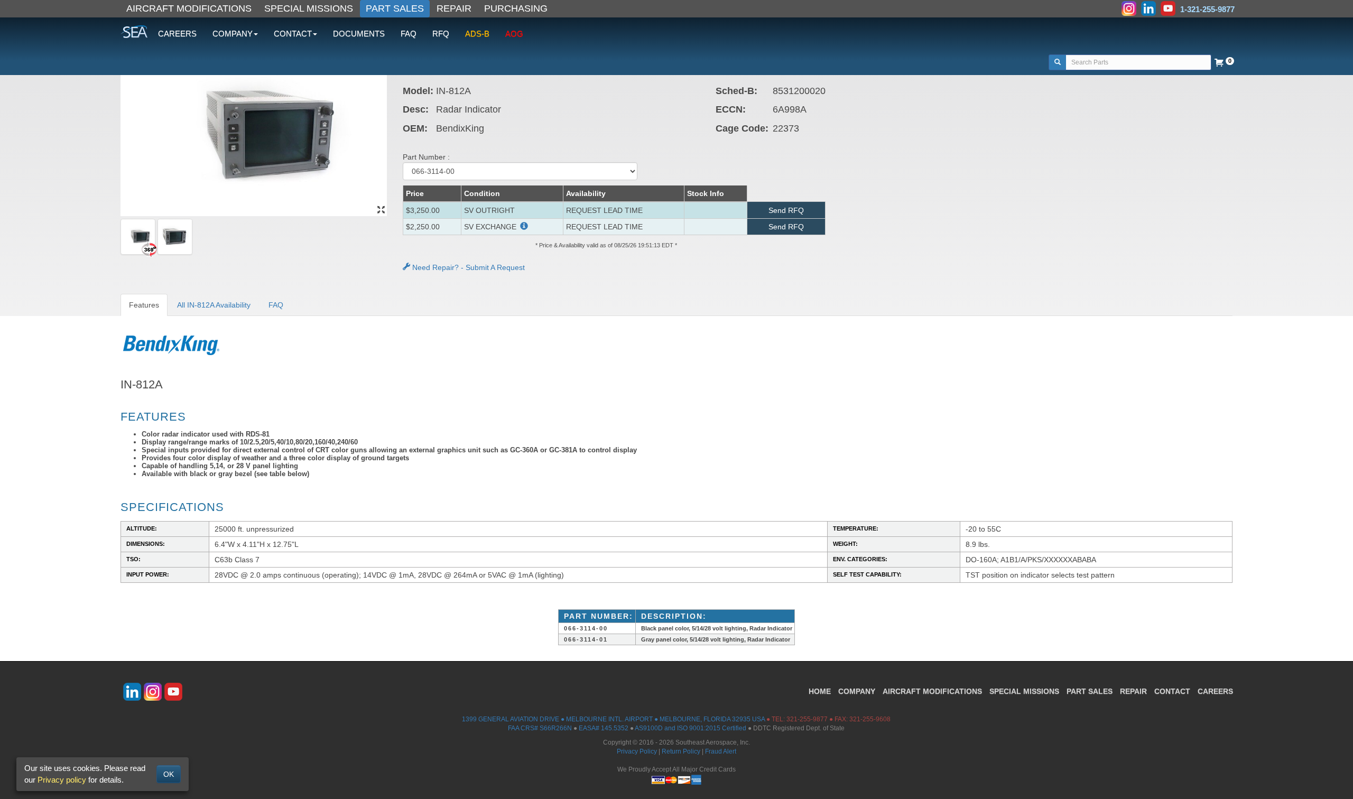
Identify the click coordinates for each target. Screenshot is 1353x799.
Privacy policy (62, 779)
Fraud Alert (720, 751)
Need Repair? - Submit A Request (467, 267)
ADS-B (477, 33)
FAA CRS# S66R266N (540, 728)
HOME (820, 691)
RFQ (440, 33)
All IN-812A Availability (214, 305)
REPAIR (454, 8)
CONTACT (1172, 691)
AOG (514, 33)
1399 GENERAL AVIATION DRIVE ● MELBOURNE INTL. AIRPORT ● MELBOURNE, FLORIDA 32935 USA (613, 719)
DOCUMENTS (359, 33)
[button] (523, 226)
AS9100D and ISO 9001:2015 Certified (690, 728)
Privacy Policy (637, 751)
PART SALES (395, 8)
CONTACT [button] (293, 33)
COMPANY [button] (232, 33)
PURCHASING (516, 8)
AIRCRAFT (932, 691)
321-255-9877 (807, 719)
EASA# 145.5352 (603, 728)
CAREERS (177, 33)
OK (168, 774)
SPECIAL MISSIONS (308, 8)
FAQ (408, 33)
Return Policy (681, 751)
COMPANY (856, 691)
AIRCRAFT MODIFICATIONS (189, 8)
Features (144, 305)
